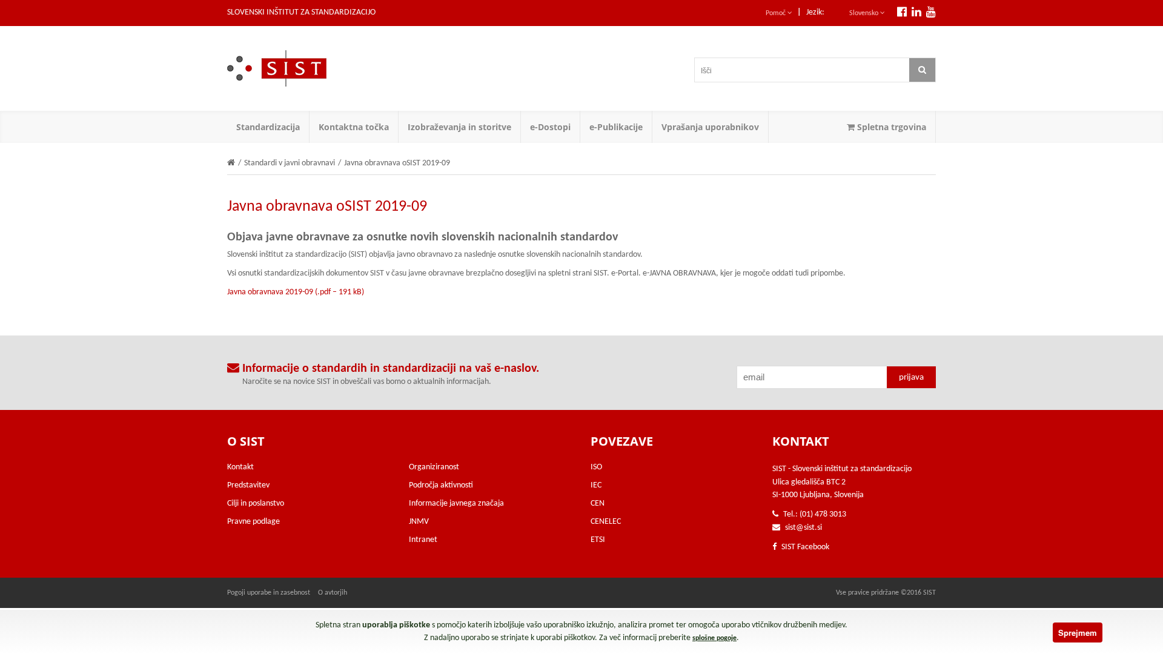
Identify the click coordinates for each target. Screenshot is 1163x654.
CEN (598, 503)
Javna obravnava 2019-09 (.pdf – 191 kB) (295, 292)
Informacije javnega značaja (456, 503)
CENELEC (606, 521)
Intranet (423, 539)
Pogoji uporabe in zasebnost (268, 592)
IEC (596, 485)
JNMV (419, 521)
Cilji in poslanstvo (255, 503)
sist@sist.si (803, 527)
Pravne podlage (253, 521)
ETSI (598, 539)
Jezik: (815, 12)
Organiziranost (434, 467)
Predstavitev (248, 485)
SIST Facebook (804, 547)
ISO (596, 467)
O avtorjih (332, 592)
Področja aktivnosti (441, 485)
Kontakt (240, 467)
